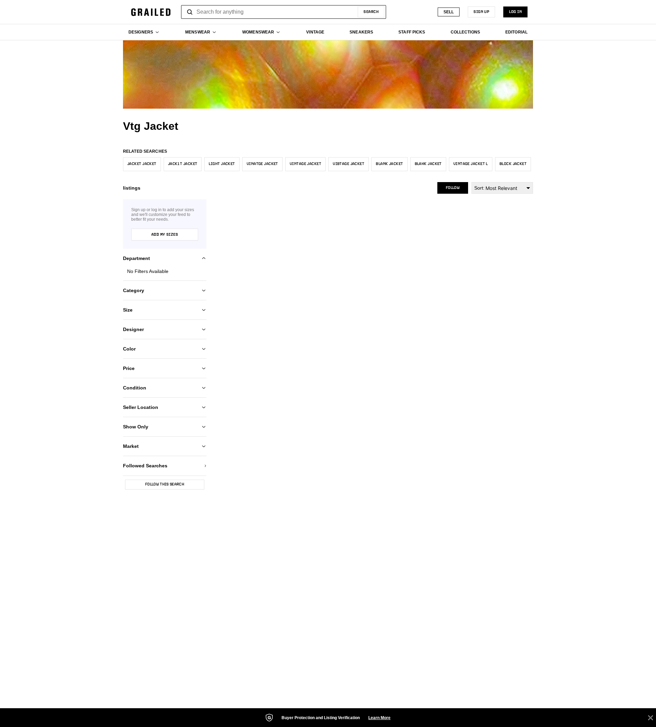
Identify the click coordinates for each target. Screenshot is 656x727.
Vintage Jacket (305, 164)
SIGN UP (481, 12)
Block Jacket (513, 164)
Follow (453, 188)
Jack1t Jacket (182, 164)
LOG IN (515, 12)
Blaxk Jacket (428, 164)
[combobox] (283, 12)
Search (371, 12)
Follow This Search (164, 484)
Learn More (379, 717)
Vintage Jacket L (470, 164)
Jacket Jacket (141, 164)
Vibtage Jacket (348, 164)
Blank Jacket (389, 164)
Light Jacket (222, 164)
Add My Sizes (164, 234)
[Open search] (190, 12)
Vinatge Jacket (262, 164)
